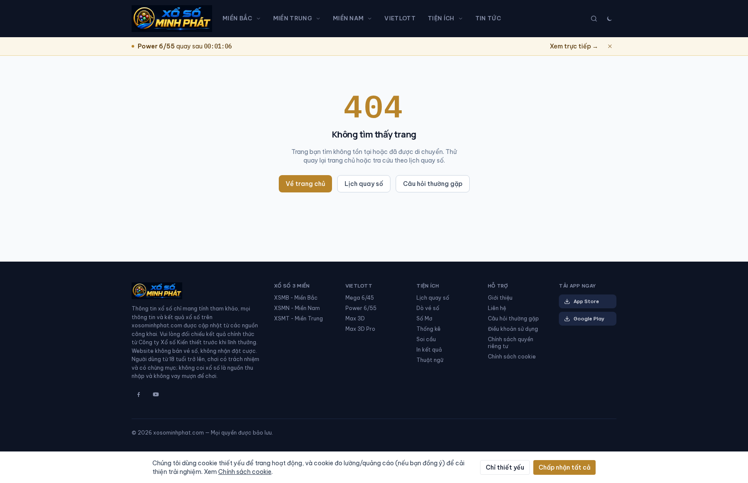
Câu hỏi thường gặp (432, 184)
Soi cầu (426, 339)
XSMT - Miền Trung (298, 318)
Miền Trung (292, 18)
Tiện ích (441, 18)
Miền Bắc (237, 18)
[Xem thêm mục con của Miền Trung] (320, 18)
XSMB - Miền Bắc (296, 297)
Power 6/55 (361, 308)
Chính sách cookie (512, 356)
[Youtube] (156, 394)
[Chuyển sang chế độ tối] (609, 19)
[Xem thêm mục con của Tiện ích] (462, 18)
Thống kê (428, 329)
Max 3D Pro (360, 329)
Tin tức (488, 18)
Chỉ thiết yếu (505, 467)
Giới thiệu (500, 297)
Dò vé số (427, 308)
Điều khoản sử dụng (513, 329)
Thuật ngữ (429, 360)
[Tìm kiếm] (594, 19)
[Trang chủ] (172, 18)
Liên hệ (497, 308)
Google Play (589, 319)
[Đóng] (609, 46)
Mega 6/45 (359, 297)
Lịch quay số (364, 184)
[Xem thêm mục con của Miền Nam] (371, 18)
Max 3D (355, 318)
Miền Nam (348, 18)
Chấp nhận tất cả (564, 467)
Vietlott (400, 18)
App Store (586, 301)
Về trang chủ (305, 184)
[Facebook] (138, 394)
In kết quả (429, 349)
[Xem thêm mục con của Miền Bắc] (260, 18)
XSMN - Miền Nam (297, 308)
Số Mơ (424, 318)
